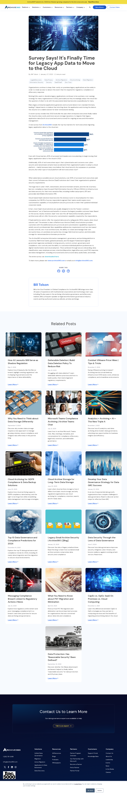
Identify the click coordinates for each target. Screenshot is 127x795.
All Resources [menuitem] (56, 753)
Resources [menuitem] (56, 749)
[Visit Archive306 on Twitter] (5, 767)
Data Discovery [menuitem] (40, 771)
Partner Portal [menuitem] (74, 771)
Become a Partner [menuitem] (76, 764)
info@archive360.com (10, 762)
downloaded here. (52, 257)
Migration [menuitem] (38, 759)
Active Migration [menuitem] (40, 762)
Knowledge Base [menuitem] (93, 756)
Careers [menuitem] (108, 772)
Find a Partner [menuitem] (74, 767)
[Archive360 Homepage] (12, 8)
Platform (25, 7)
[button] (29, 7)
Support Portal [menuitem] (93, 753)
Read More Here (93, 2)
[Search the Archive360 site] (90, 7)
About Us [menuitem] (109, 756)
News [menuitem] (107, 766)
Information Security (36, 82)
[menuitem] (26, 7)
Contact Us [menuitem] (109, 753)
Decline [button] (100, 790)
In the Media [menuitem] (110, 769)
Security (49, 82)
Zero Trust (68, 82)
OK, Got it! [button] (90, 790)
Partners (69, 7)
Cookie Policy (78, 784)
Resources (58, 7)
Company (79, 7)
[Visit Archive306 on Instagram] (16, 767)
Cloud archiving (75, 80)
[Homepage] (11, 751)
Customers (47, 7)
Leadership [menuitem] (109, 759)
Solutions (35, 7)
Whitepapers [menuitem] (56, 763)
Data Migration (88, 80)
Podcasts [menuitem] (55, 759)
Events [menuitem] (108, 763)
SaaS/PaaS (58, 82)
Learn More (12, 384)
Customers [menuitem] (92, 749)
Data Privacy (49, 80)
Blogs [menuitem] (54, 756)
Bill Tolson (34, 74)
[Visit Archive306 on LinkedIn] (12, 767)
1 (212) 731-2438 (8, 756)
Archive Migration (61, 80)
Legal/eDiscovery (36, 80)
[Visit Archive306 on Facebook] (8, 767)
